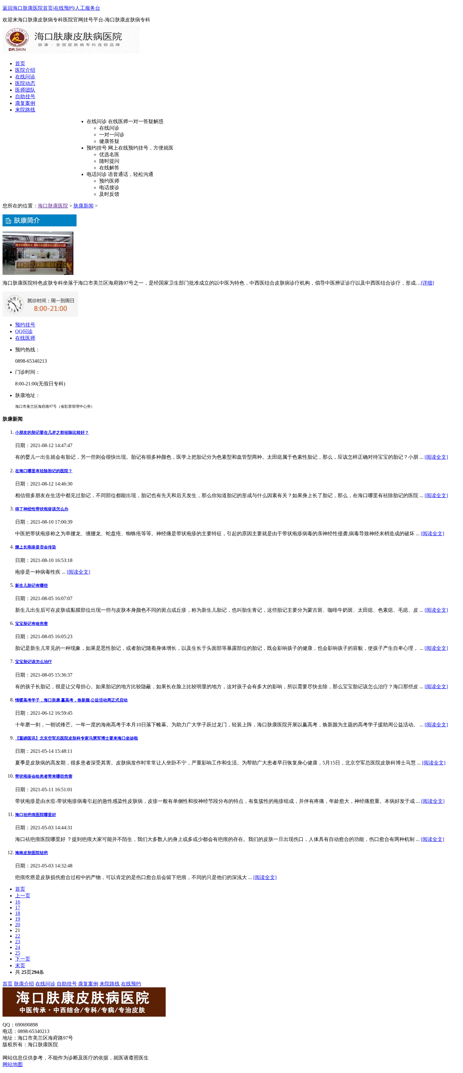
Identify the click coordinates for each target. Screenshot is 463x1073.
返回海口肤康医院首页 (28, 8)
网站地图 (13, 1064)
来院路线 (25, 109)
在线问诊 (25, 76)
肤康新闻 (83, 205)
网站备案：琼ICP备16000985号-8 (41, 1051)
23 (17, 941)
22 (17, 936)
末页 (20, 965)
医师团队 (25, 90)
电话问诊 (97, 174)
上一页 (22, 895)
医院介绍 (25, 70)
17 (17, 907)
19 (17, 919)
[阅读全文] (436, 457)
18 (17, 913)
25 (17, 953)
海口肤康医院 (53, 205)
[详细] (427, 283)
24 (17, 947)
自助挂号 (25, 96)
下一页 (22, 959)
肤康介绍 (24, 983)
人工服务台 (87, 8)
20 (17, 924)
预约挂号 (97, 147)
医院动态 (25, 83)
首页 (20, 63)
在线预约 (64, 8)
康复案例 (25, 103)
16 (17, 902)
